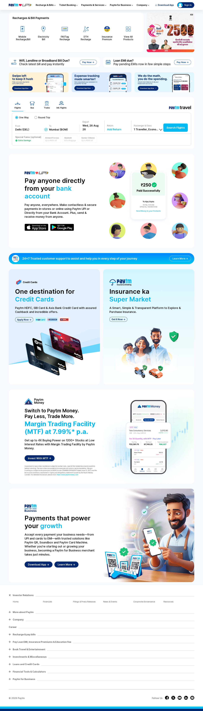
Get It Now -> (118, 319)
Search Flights (176, 127)
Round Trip (44, 117)
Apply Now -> (24, 319)
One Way (24, 117)
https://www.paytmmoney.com (67, 475)
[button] (52, 139)
